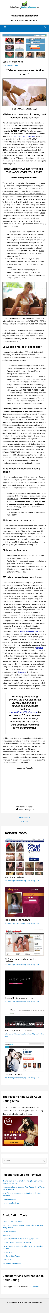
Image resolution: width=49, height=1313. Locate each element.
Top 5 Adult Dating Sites (11, 1263)
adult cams (9, 1034)
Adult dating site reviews (14, 881)
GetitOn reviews (13, 1074)
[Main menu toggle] (4, 27)
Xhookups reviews (14, 877)
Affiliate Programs (9, 1231)
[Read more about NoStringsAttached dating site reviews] (24, 942)
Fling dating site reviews (17, 919)
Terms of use (7, 1260)
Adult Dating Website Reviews (23, 136)
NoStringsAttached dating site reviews (20, 960)
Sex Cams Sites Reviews (11, 1256)
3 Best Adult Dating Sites (12, 1221)
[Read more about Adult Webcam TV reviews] (24, 1017)
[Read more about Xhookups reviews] (24, 856)
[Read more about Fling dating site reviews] (24, 902)
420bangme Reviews (10, 1203)
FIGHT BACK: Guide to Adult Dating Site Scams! (20, 1239)
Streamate (22, 672)
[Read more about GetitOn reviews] (24, 1057)
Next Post (24, 822)
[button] (45, 26)
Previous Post (24, 817)
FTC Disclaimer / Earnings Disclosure (16, 1242)
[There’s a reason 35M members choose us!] (20, 1131)
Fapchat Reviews (9, 1199)
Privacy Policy (7, 1252)
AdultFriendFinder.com (24, 712)
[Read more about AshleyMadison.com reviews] (24, 983)
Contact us (6, 1235)
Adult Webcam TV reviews (18, 1030)
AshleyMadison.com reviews (19, 998)
